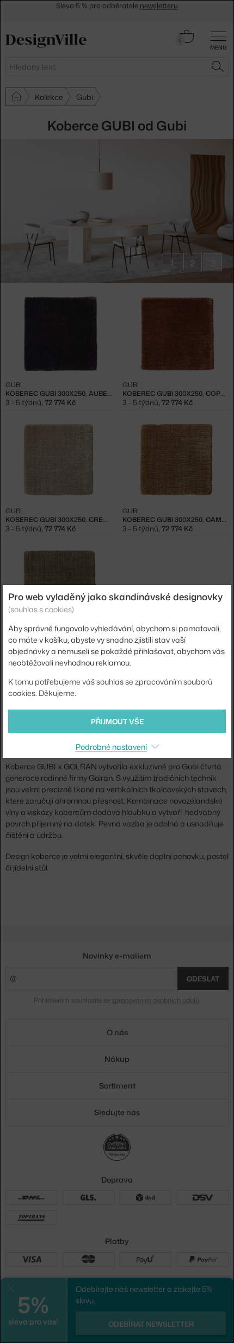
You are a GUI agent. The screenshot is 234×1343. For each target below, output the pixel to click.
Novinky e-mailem (117, 955)
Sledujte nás (117, 1112)
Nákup (117, 1059)
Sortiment (117, 1085)
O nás (117, 1032)
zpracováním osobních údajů (155, 1000)
